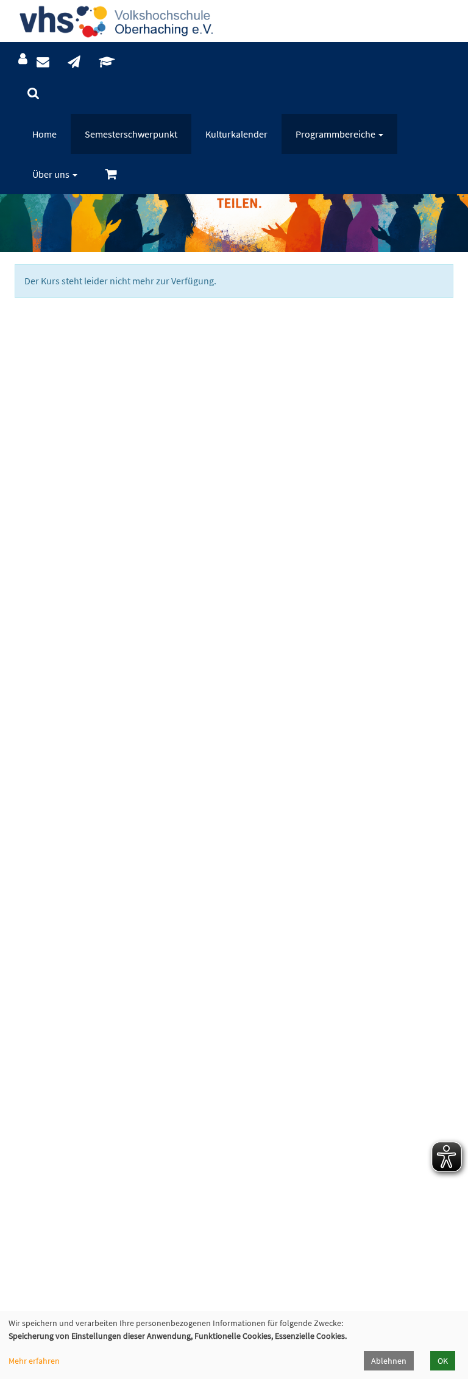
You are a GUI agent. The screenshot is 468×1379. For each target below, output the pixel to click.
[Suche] (33, 93)
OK (443, 1360)
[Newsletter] (74, 62)
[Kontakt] (42, 62)
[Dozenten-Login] (107, 62)
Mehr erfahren (34, 1360)
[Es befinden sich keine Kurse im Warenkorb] (111, 174)
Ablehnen (388, 1360)
